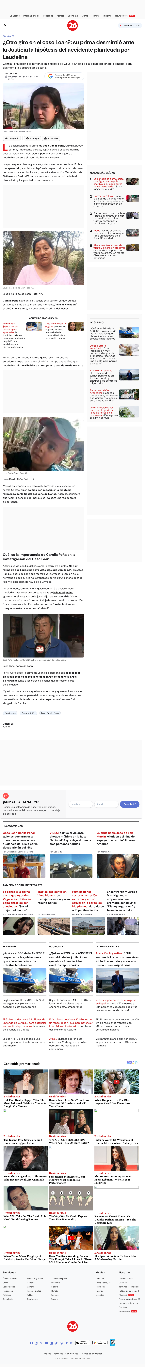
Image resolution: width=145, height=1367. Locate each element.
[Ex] (41, 1343)
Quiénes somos (126, 1278)
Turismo (54, 1299)
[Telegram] (66, 1343)
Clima (5, 1282)
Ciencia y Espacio (59, 1278)
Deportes (31, 1282)
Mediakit (126, 1295)
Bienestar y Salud (35, 1278)
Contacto (123, 1282)
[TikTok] (56, 1343)
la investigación (63, 592)
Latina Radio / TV (103, 1282)
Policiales (8, 36)
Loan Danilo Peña (53, 145)
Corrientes (10, 713)
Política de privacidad (129, 1291)
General (30, 1286)
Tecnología (8, 1299)
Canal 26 (13, 73)
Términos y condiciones (129, 1286)
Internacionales (107, 946)
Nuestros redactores (128, 1303)
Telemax (99, 1291)
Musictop (100, 1295)
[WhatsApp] (61, 1343)
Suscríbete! (130, 804)
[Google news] (71, 1343)
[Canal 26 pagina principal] (72, 30)
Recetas (54, 1295)
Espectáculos (9, 1286)
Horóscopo (8, 1291)
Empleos (123, 1307)
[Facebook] (31, 1343)
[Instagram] (36, 1343)
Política (30, 1295)
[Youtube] (46, 1343)
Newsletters (128, 1311)
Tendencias (32, 1299)
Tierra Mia (100, 1286)
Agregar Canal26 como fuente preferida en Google (67, 76)
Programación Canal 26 (129, 1299)
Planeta (54, 1291)
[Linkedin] (51, 1343)
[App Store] (82, 1343)
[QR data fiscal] (112, 1345)
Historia (54, 1286)
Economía (10, 946)
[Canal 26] (72, 1327)
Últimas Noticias (10, 1278)
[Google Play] (99, 1343)
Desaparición (28, 713)
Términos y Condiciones (66, 1353)
